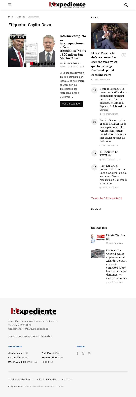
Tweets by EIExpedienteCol (106, 198)
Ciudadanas (15, 353)
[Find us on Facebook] (77, 354)
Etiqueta (20, 17)
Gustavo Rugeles (72, 63)
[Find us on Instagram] (89, 354)
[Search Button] (126, 5)
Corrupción (18, 37)
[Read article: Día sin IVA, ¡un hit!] (97, 238)
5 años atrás (115, 243)
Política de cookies (46, 379)
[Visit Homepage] (68, 5)
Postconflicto (50, 357)
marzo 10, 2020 (69, 66)
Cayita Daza (33, 17)
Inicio (10, 17)
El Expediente (15, 386)
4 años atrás (115, 282)
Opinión (46, 353)
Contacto (67, 379)
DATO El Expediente (20, 361)
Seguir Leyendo (72, 104)
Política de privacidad (19, 379)
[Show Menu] (9, 5)
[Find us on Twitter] (83, 354)
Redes (45, 361)
